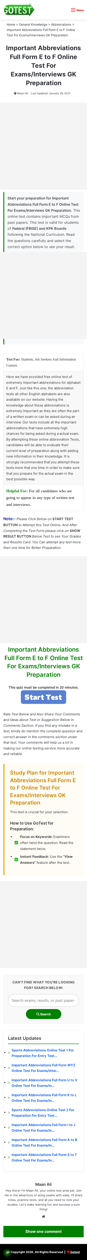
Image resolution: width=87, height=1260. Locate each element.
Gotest (75, 1252)
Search (45, 1014)
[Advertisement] (43, 146)
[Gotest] (19, 9)
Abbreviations (61, 24)
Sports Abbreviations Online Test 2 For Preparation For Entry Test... (43, 1113)
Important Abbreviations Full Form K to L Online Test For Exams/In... (44, 1098)
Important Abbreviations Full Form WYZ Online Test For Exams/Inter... (43, 1068)
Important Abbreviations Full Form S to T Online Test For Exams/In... (44, 1158)
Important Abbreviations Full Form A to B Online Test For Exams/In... (44, 1143)
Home (11, 24)
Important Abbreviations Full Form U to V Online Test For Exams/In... (44, 1083)
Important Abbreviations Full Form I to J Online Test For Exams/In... (43, 1128)
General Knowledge (33, 24)
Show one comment (43, 1231)
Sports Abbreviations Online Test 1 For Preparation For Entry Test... (43, 1053)
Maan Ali (22, 93)
